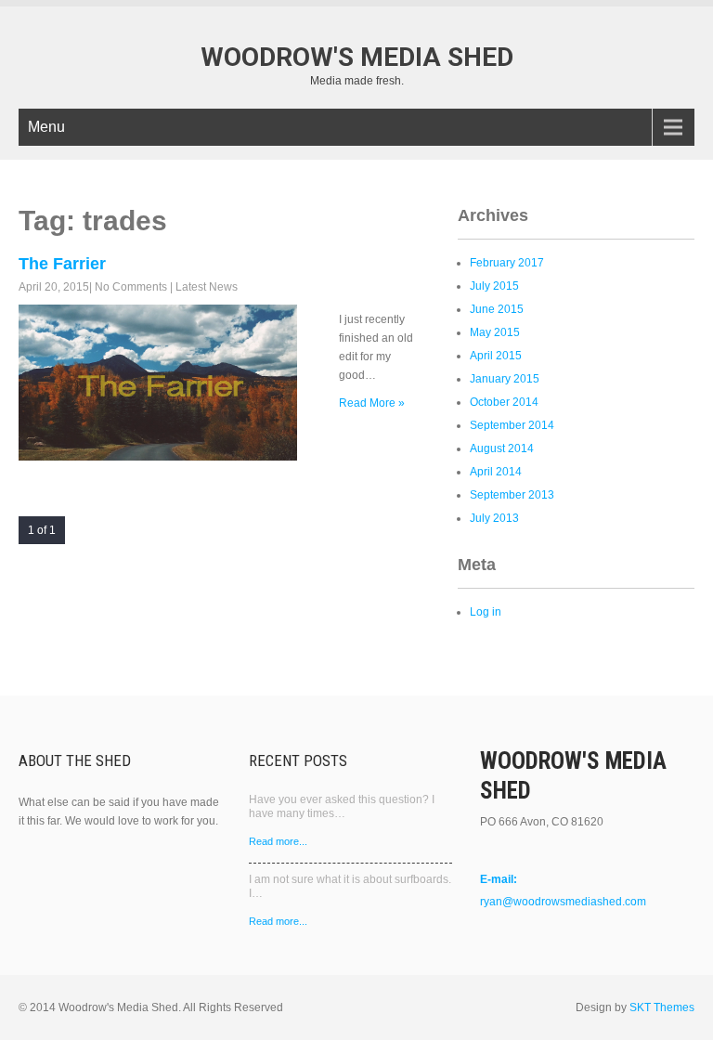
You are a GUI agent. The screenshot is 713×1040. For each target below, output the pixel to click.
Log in (485, 611)
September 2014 (512, 425)
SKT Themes (661, 1007)
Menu (46, 127)
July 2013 (494, 518)
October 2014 (504, 402)
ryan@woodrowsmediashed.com (563, 901)
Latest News (206, 286)
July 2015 (494, 286)
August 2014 (502, 448)
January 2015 (504, 378)
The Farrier (62, 263)
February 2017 (507, 262)
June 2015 (497, 309)
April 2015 (496, 355)
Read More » (372, 403)
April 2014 (496, 471)
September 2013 (512, 494)
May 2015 (495, 332)
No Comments (131, 286)
